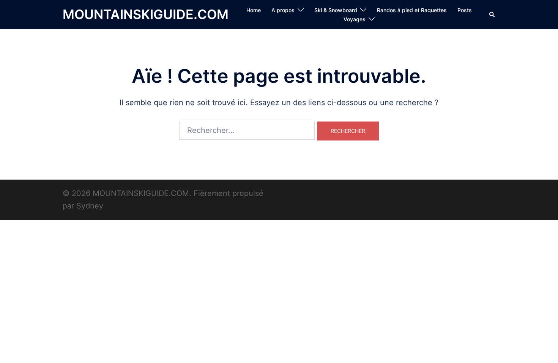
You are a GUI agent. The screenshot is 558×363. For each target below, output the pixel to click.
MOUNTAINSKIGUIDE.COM (146, 14)
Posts (464, 10)
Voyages (355, 19)
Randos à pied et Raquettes (412, 10)
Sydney (89, 205)
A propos (283, 10)
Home (253, 10)
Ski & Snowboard (335, 10)
